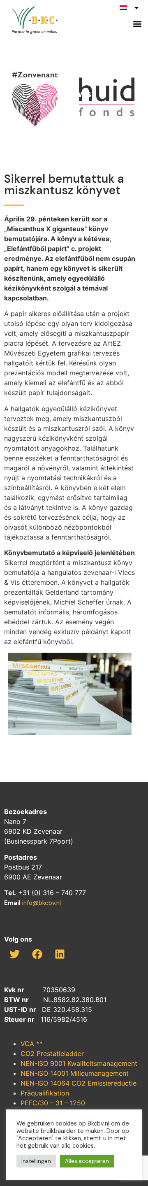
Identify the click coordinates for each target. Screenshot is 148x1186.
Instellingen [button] (36, 1161)
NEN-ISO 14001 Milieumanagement (75, 1073)
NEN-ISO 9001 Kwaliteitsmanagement (79, 1063)
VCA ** (32, 1043)
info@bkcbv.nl (41, 903)
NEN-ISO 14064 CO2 (54, 1083)
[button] (137, 23)
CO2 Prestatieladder (52, 1053)
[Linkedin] (59, 954)
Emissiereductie (112, 1083)
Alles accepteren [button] (87, 1161)
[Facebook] (37, 954)
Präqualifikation (45, 1093)
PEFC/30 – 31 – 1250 (53, 1103)
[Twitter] (14, 954)
